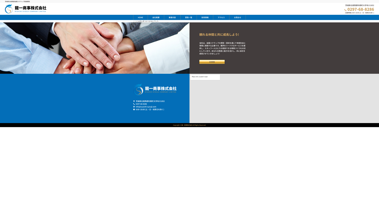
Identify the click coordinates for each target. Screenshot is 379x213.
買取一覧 (188, 17)
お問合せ (237, 17)
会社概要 (155, 17)
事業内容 (172, 17)
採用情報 (205, 17)
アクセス (221, 17)
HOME (140, 17)
